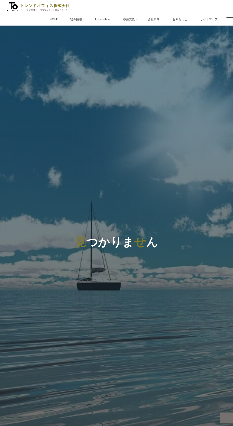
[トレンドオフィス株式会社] (12, 6)
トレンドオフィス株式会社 (45, 5)
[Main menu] (229, 19)
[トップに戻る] (219, 412)
